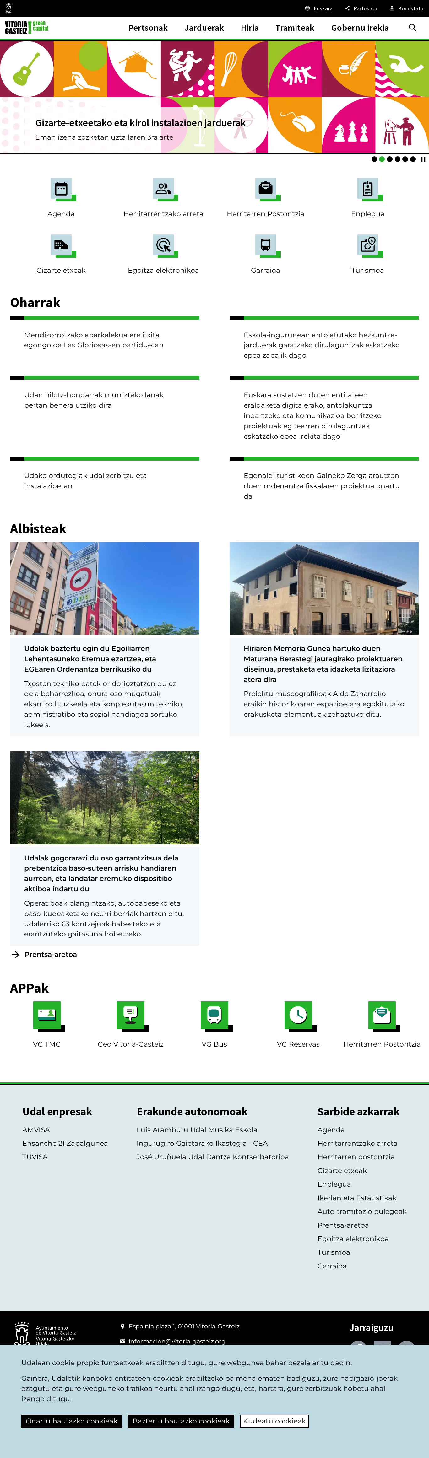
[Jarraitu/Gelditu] (423, 159)
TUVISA (35, 1157)
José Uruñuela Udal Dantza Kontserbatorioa (213, 1157)
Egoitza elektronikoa (163, 270)
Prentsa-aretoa (50, 954)
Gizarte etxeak (61, 270)
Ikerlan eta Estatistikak (357, 1198)
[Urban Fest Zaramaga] (413, 159)
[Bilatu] (412, 27)
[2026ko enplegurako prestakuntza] (405, 159)
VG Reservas (298, 1044)
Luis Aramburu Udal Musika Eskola (197, 1130)
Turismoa (367, 270)
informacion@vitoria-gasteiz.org (177, 1341)
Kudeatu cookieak (274, 1421)
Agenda (61, 214)
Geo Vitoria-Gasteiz (131, 1044)
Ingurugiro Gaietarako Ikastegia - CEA (202, 1143)
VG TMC (47, 1044)
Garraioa (265, 270)
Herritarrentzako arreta (163, 214)
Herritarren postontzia (356, 1157)
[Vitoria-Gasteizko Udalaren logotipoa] (45, 1336)
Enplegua (368, 214)
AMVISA (36, 1130)
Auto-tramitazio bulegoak (362, 1211)
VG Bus (214, 1044)
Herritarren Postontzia (265, 214)
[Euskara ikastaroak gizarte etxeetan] (390, 159)
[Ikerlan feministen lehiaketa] (397, 159)
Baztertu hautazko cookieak (181, 1421)
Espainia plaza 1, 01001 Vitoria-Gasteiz (184, 1326)
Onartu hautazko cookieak (71, 1421)
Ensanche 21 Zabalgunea (65, 1143)
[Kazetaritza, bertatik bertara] (374, 159)
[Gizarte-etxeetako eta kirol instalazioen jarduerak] (382, 159)
